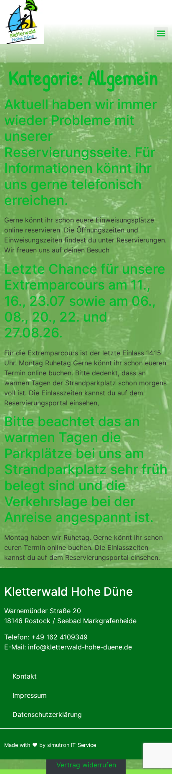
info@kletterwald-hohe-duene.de (80, 647)
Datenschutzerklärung (47, 714)
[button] (161, 33)
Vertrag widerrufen (86, 764)
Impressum (30, 695)
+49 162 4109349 (59, 637)
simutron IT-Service (71, 745)
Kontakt (25, 676)
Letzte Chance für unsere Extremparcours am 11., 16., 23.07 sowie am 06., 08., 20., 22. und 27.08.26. (84, 301)
